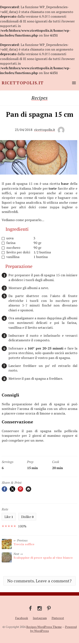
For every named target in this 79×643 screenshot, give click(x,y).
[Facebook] (4, 489)
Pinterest (58, 618)
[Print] (28, 489)
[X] (12, 489)
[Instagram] (39, 608)
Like (8, 516)
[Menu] (73, 83)
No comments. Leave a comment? (39, 581)
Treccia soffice (23, 544)
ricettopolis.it (44, 129)
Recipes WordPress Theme (44, 627)
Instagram (40, 618)
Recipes (39, 97)
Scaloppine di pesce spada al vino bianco (43, 558)
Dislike (27, 516)
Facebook (21, 618)
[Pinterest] (20, 489)
